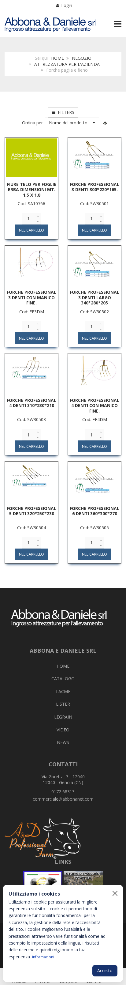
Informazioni (43, 956)
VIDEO (63, 730)
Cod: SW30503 (31, 419)
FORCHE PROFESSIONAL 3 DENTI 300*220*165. (94, 187)
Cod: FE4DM (94, 419)
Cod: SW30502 (94, 312)
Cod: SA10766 (31, 203)
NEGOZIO (81, 58)
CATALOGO (63, 678)
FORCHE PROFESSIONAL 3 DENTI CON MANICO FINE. (31, 297)
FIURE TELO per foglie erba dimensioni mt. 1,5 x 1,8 (31, 189)
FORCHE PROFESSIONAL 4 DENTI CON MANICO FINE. (94, 405)
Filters (64, 112)
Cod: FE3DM (31, 312)
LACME (63, 691)
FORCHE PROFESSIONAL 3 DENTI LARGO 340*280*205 (94, 297)
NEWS (63, 742)
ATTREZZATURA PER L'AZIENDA (67, 64)
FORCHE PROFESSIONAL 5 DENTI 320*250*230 (31, 511)
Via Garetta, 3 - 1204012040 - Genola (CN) (63, 780)
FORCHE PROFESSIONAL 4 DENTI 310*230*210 (31, 403)
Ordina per (32, 123)
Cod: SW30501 (94, 203)
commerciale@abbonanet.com (63, 799)
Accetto (105, 970)
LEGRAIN (63, 717)
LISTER (63, 704)
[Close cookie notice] (115, 893)
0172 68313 (63, 791)
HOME (57, 58)
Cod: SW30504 (31, 527)
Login (66, 5)
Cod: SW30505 (94, 527)
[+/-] (105, 123)
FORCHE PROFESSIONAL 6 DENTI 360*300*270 (94, 511)
